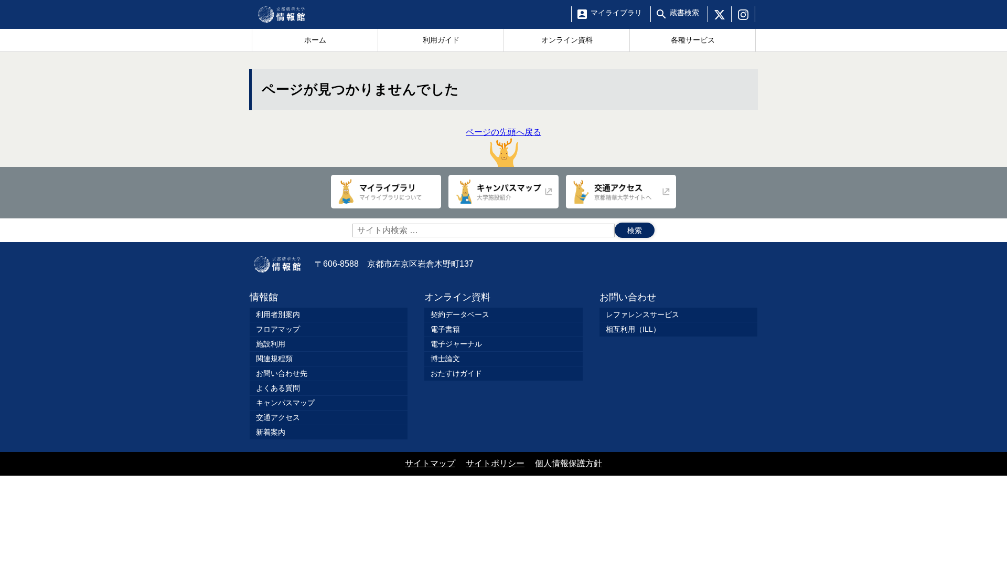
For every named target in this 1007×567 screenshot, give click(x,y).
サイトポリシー (495, 463)
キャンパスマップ (285, 402)
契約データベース (460, 314)
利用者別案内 (278, 314)
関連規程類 (274, 358)
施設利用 (270, 344)
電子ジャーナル (456, 344)
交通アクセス (278, 417)
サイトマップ (430, 463)
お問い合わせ (627, 297)
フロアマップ (278, 329)
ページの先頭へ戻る (503, 132)
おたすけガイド (456, 373)
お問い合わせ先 (281, 373)
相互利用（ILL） (633, 329)
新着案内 (270, 432)
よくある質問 (278, 388)
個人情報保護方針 (568, 463)
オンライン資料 (457, 297)
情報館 (264, 297)
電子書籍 (445, 329)
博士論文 (445, 358)
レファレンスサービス (642, 314)
